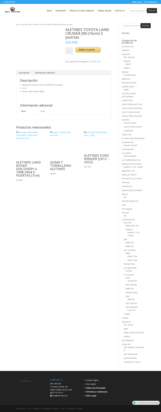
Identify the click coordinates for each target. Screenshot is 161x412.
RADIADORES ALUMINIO (132, 190)
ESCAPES (125, 120)
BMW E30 (130, 288)
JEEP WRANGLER (130, 354)
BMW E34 (126, 79)
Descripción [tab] (24, 73)
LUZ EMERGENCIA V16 (131, 160)
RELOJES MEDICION (130, 201)
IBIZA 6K (131, 299)
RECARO (127, 61)
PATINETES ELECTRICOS (132, 178)
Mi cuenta (138, 2)
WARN (126, 89)
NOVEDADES (60, 11)
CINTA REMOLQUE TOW (132, 104)
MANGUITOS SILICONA (131, 164)
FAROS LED (126, 134)
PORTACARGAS (130, 156)
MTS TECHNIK (129, 250)
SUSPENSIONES (128, 219)
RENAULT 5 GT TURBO (133, 167)
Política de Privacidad (95, 388)
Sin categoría (127, 209)
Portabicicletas (130, 75)
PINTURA (125, 182)
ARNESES (125, 50)
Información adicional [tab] (45, 73)
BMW (128, 253)
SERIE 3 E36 (132, 256)
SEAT (124, 205)
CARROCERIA (127, 100)
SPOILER (125, 212)
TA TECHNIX (129, 275)
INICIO (49, 11)
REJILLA (125, 194)
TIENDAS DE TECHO (132, 362)
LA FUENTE (126, 153)
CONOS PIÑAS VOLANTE (132, 116)
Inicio (18, 24)
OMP (126, 329)
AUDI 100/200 (131, 285)
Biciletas (125, 72)
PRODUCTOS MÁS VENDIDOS (81, 11)
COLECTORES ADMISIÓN (132, 108)
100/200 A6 (132, 281)
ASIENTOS (126, 54)
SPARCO (127, 68)
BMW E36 (130, 246)
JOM (125, 239)
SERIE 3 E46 (132, 260)
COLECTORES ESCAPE (131, 112)
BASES (128, 64)
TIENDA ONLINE (104, 11)
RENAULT (130, 229)
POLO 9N (131, 310)
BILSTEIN (127, 222)
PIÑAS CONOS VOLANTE (134, 332)
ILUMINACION (128, 142)
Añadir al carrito (86, 50)
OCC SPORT (129, 325)
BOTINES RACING (129, 82)
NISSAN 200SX (131, 292)
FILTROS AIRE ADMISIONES (133, 138)
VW (125, 197)
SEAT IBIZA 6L (131, 303)
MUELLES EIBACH (129, 174)
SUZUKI (129, 271)
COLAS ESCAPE (130, 123)
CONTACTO (120, 11)
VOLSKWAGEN (131, 307)
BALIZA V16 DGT (131, 145)
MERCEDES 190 (128, 171)
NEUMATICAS (129, 264)
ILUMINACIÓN (128, 149)
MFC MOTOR (129, 57)
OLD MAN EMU (130, 268)
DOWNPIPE (128, 131)
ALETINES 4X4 (26, 24)
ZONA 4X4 (126, 344)
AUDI (128, 278)
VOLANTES (126, 322)
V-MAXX (127, 314)
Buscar (152, 10)
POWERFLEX (127, 186)
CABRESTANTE (128, 86)
